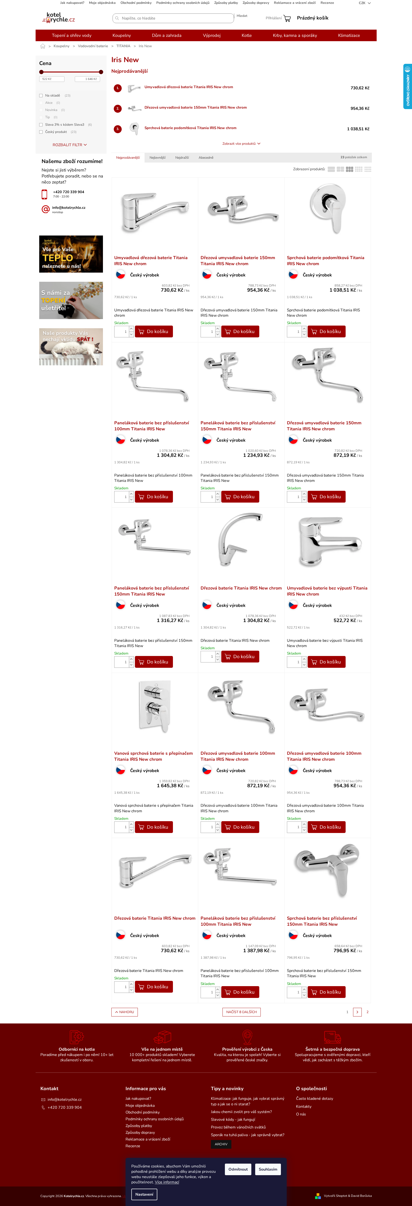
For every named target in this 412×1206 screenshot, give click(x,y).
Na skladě (57, 95)
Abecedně (206, 157)
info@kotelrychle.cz (65, 1099)
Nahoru (126, 1012)
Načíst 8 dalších (241, 1012)
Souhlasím (268, 1169)
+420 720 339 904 (65, 1107)
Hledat (242, 15)
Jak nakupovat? (72, 2)
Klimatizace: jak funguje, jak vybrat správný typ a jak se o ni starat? (247, 1101)
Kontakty (303, 1106)
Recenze (327, 2)
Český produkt (60, 132)
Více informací (167, 1182)
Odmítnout (238, 1169)
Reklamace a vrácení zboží (295, 2)
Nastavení (144, 1194)
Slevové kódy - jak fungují (233, 1119)
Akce (52, 102)
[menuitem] (71, 35)
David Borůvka (361, 1196)
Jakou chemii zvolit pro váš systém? (241, 1111)
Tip (51, 117)
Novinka (54, 110)
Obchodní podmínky (136, 2)
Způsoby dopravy (256, 2)
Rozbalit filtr (67, 145)
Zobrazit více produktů (239, 143)
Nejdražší (182, 157)
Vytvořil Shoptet (335, 1196)
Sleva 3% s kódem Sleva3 (68, 124)
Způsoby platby (226, 2)
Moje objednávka (102, 2)
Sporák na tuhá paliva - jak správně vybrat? (247, 1135)
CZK (362, 3)
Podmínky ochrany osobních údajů (182, 2)
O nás (301, 1114)
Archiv (221, 1144)
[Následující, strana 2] (357, 1012)
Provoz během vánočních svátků (238, 1127)
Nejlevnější (157, 157)
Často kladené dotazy (314, 1098)
